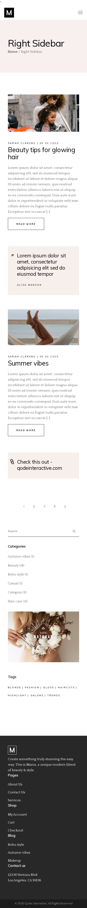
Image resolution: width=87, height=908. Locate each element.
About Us (15, 784)
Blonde (14, 687)
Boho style (16, 574)
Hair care (15, 601)
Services (14, 800)
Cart (11, 822)
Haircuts (66, 687)
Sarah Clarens (22, 143)
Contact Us (16, 792)
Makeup (14, 860)
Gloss (48, 687)
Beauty (13, 565)
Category (15, 592)
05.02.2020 (49, 143)
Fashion (32, 687)
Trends (53, 695)
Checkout (15, 830)
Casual (13, 583)
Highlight (17, 695)
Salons (37, 695)
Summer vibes (28, 363)
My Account (17, 814)
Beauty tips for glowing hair (41, 153)
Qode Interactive (36, 903)
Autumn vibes (19, 556)
